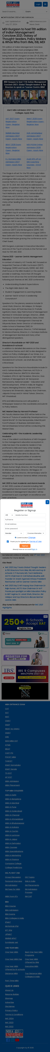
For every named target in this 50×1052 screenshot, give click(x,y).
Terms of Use (35, 541)
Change (31, 537)
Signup (25, 545)
